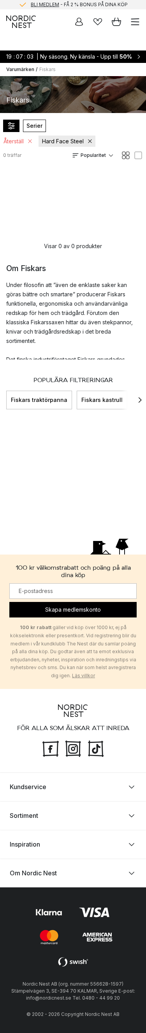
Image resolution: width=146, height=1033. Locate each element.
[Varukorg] (116, 21)
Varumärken (20, 69)
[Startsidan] (21, 22)
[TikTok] (95, 747)
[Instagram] (73, 747)
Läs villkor (83, 675)
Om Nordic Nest (33, 872)
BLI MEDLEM (45, 4)
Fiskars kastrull (102, 400)
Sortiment (24, 815)
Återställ (14, 141)
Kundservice (28, 786)
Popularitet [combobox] (93, 155)
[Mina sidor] (79, 21)
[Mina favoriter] (97, 21)
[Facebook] (50, 747)
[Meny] (135, 21)
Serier (34, 125)
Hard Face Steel (63, 141)
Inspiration (25, 844)
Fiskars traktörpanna (39, 400)
